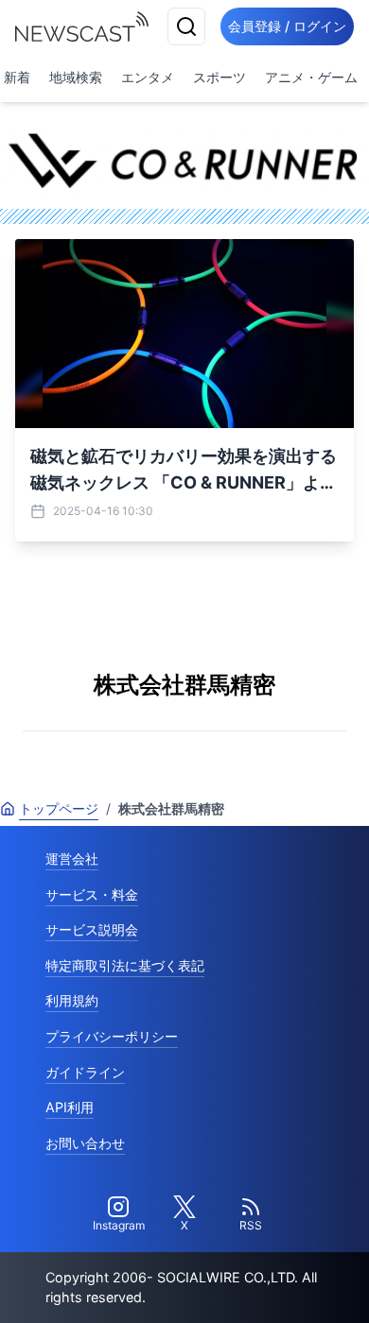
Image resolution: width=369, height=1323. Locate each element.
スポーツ (219, 77)
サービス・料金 (91, 894)
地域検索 (75, 77)
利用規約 (71, 1000)
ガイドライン (85, 1072)
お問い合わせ (85, 1143)
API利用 (69, 1107)
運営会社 (71, 858)
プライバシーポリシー (111, 1036)
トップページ (58, 808)
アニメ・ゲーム (311, 77)
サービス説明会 (91, 929)
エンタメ (147, 77)
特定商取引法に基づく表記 (124, 965)
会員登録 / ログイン (287, 26)
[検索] (186, 26)
